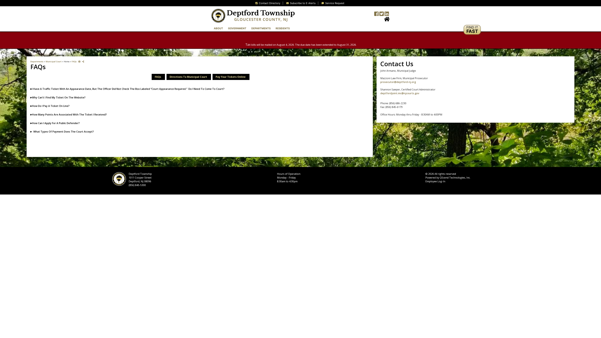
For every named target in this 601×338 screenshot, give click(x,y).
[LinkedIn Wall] (387, 14)
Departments (36, 61)
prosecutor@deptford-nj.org (398, 82)
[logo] (253, 15)
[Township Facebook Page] (376, 14)
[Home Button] (387, 20)
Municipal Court (54, 61)
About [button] (218, 28)
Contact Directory (269, 3)
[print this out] (78, 61)
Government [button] (237, 28)
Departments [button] (261, 28)
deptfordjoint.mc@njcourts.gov (399, 93)
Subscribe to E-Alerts (303, 3)
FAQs (74, 61)
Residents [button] (283, 28)
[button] (472, 29)
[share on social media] (82, 61)
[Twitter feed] (381, 14)
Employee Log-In (435, 181)
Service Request (334, 3)
